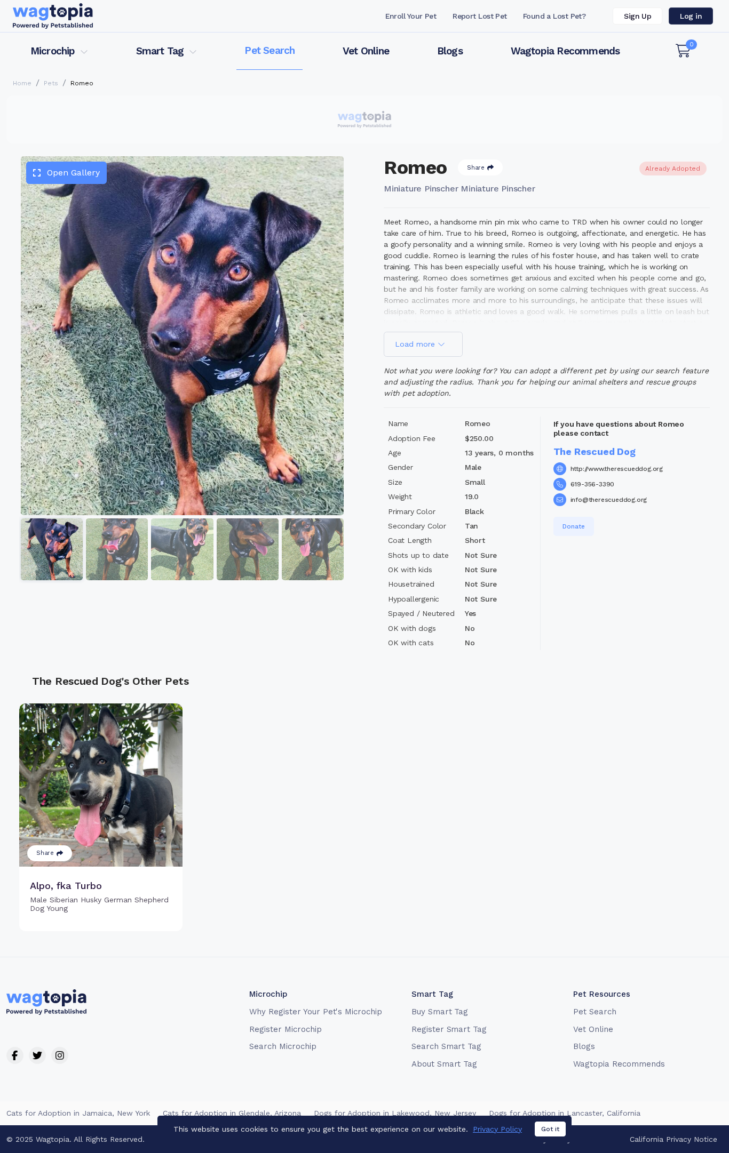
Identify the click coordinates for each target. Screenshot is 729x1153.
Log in (691, 16)
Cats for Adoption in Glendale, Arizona (232, 1113)
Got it (550, 1129)
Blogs (450, 51)
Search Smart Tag (446, 1046)
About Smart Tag (444, 1064)
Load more (416, 344)
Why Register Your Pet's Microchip (315, 1011)
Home (22, 83)
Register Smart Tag (449, 1029)
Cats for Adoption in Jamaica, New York (78, 1113)
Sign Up (637, 16)
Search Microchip (282, 1046)
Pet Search (269, 50)
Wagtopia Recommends (565, 51)
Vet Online (366, 51)
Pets (51, 83)
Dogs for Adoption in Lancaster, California (564, 1113)
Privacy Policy (497, 1129)
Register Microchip (285, 1029)
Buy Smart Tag (439, 1011)
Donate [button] (573, 526)
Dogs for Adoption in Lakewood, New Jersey (395, 1113)
